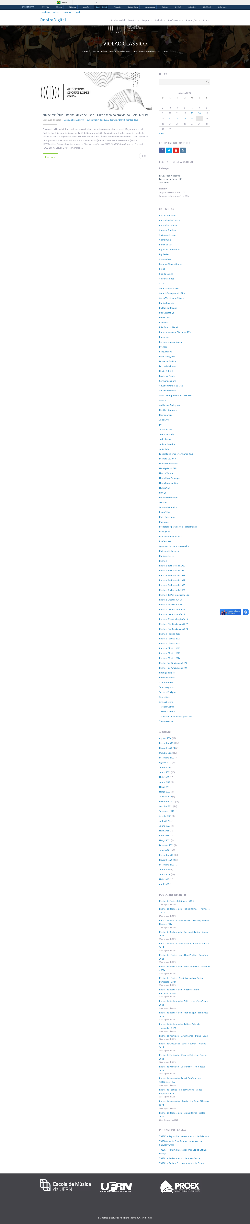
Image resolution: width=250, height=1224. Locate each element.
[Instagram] (183, 150)
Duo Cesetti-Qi (166, 312)
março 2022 (164, 791)
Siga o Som (164, 696)
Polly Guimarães (167, 516)
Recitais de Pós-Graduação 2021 (175, 594)
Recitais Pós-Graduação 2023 (173, 628)
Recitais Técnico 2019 (128, 120)
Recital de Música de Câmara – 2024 (176, 901)
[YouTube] (176, 150)
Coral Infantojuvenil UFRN (172, 293)
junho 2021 (164, 825)
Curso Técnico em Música (171, 298)
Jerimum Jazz (166, 429)
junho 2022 (164, 781)
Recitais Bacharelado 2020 (172, 570)
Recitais (158, 20)
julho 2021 (164, 820)
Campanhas (165, 259)
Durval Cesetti (166, 317)
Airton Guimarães (168, 215)
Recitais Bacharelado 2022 (172, 580)
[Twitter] (169, 150)
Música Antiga (150, 7)
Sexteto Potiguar (167, 692)
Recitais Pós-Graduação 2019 (173, 619)
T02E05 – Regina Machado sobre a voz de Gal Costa (184, 1136)
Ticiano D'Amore (167, 711)
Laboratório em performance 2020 (176, 453)
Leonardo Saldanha (168, 463)
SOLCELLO (207, 7)
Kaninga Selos (133, 7)
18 (177, 118)
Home (85, 51)
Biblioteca (72, 7)
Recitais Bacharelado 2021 (172, 575)
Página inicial (118, 20)
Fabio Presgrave (167, 356)
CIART (162, 268)
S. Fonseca (222, 7)
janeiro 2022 (165, 796)
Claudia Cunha (166, 273)
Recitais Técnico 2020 (169, 638)
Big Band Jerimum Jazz (170, 249)
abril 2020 (164, 884)
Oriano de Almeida (168, 507)
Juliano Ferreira (167, 444)
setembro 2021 (166, 811)
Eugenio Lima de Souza (98, 120)
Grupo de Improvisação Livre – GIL (176, 395)
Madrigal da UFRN (168, 468)
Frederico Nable (167, 375)
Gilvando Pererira (167, 390)
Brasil (65, 2)
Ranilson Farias (166, 555)
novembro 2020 (167, 859)
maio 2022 (164, 786)
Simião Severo (166, 701)
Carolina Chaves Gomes (170, 264)
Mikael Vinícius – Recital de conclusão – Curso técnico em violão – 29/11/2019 (95, 115)
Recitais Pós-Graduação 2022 (173, 623)
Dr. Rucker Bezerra (168, 307)
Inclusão (86, 7)
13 (192, 113)
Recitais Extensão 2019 (170, 599)
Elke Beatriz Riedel (168, 327)
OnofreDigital (53, 20)
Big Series (164, 254)
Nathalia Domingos (169, 497)
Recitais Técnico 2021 (169, 643)
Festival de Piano (167, 366)
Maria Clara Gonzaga (169, 478)
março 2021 (164, 840)
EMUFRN (45, 7)
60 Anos (59, 7)
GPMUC (178, 7)
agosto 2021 (165, 816)
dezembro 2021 (167, 801)
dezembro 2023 (167, 743)
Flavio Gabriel (166, 371)
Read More (50, 157)
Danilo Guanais (166, 302)
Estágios (165, 7)
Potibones (164, 521)
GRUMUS (191, 7)
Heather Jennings (168, 409)
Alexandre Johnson (168, 225)
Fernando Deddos (167, 361)
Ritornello (117, 7)
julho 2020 (164, 869)
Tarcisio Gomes (166, 706)
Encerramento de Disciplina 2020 (175, 332)
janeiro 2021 (165, 850)
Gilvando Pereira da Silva (171, 385)
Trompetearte (166, 721)
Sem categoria (166, 687)
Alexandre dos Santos (169, 220)
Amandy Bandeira (167, 229)
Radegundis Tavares (169, 551)
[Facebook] (162, 150)
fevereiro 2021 (166, 845)
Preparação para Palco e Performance (178, 526)
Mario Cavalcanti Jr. (168, 482)
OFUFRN (163, 502)
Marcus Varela (166, 473)
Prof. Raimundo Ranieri (170, 536)
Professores (174, 20)
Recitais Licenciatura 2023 (172, 614)
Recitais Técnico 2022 (169, 648)
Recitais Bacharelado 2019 (172, 565)
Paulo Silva (164, 512)
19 (185, 118)
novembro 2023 (167, 747)
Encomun (164, 337)
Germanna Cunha (167, 380)
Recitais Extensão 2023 (170, 604)
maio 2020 (164, 879)
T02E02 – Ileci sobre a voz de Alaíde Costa (179, 1158)
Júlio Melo (164, 448)
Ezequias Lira (165, 351)
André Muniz (165, 239)
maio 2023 (164, 777)
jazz (161, 424)
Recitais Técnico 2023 (169, 653)
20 (192, 118)
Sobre (206, 20)
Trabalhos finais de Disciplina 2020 (176, 716)
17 (170, 118)
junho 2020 (164, 874)
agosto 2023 (165, 762)
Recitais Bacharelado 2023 (172, 585)
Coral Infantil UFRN (169, 288)
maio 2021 (164, 830)
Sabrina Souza (166, 682)
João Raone (165, 439)
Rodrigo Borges (167, 672)
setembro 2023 (166, 757)
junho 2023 (164, 772)
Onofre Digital (101, 7)
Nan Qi (162, 492)
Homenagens (165, 414)
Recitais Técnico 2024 (169, 658)
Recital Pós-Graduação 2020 (173, 662)
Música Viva (164, 487)
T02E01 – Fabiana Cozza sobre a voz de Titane (181, 1163)
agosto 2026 (165, 738)
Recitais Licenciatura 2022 (172, 609)
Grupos (145, 20)
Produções (192, 20)
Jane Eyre (164, 419)
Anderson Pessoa (167, 234)
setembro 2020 (166, 864)
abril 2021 (164, 835)
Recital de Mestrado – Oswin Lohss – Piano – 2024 (183, 1035)
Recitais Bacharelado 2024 (172, 589)
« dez (161, 133)
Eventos (132, 20)
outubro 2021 (166, 806)
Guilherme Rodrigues (169, 405)
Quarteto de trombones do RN (174, 546)
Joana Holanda (166, 434)
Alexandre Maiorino (74, 120)
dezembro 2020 (167, 854)
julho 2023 (164, 767)
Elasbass (163, 322)
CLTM (161, 283)
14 (199, 113)
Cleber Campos (166, 278)
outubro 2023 (166, 752)
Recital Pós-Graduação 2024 (173, 667)
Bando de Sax (165, 244)
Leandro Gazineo (167, 458)
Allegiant (124, 1217)
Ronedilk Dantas (167, 677)
